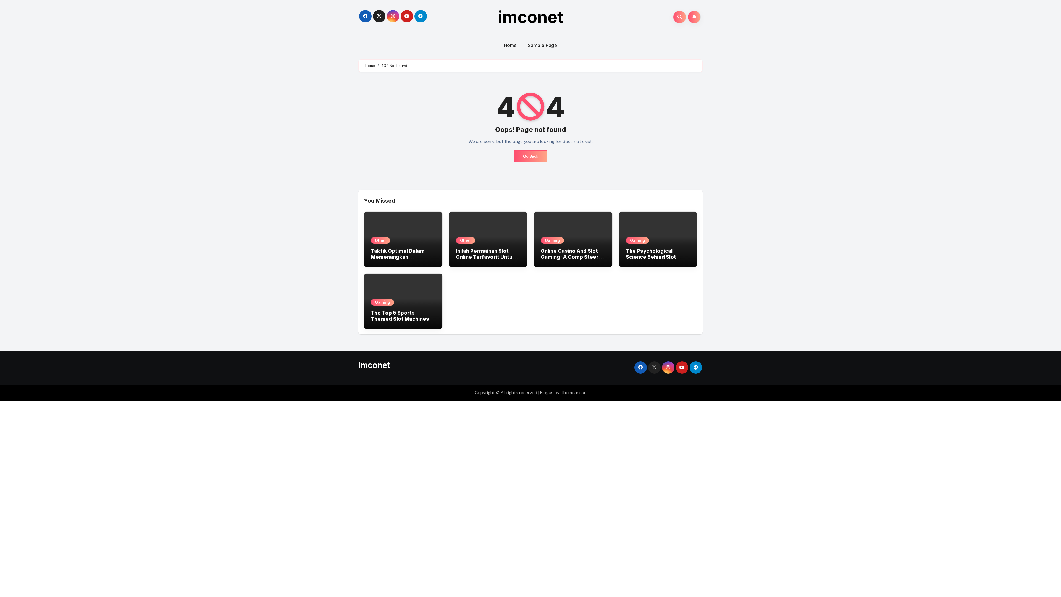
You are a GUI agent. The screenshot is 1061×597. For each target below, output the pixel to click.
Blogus (546, 393)
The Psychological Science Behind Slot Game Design (651, 257)
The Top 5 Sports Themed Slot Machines (400, 316)
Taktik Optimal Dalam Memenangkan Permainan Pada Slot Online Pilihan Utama (398, 260)
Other (380, 240)
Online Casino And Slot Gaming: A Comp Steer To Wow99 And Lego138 (571, 257)
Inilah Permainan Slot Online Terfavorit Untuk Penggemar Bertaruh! (485, 257)
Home (510, 45)
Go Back (530, 156)
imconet (530, 17)
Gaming (552, 240)
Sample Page (542, 45)
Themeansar (573, 393)
